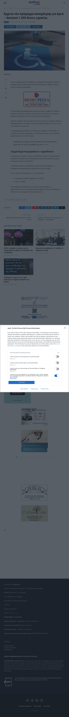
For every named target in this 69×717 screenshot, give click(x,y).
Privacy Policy (45, 389)
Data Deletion (24, 389)
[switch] (56, 356)
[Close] (65, 328)
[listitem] (34, 353)
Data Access (34, 389)
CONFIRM (21, 382)
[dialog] (34, 358)
